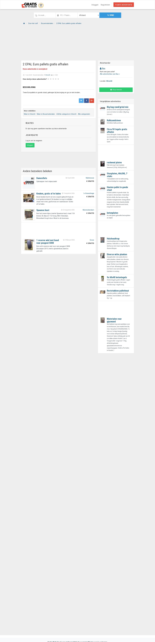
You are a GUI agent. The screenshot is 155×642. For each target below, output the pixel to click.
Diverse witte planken (117, 254)
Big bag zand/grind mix (117, 107)
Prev (26, 83)
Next (77, 83)
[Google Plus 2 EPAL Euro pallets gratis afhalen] (91, 100)
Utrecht (48, 75)
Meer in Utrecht (29, 114)
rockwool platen (114, 162)
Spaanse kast (42, 210)
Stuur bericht (117, 90)
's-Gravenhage (88, 193)
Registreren (105, 5)
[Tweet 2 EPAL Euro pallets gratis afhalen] (81, 100)
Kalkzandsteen (114, 120)
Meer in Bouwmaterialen (46, 114)
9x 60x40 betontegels (117, 277)
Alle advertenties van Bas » (110, 74)
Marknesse (90, 178)
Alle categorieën (84, 114)
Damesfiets (41, 178)
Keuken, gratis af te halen (48, 193)
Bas (103, 68)
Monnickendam (88, 210)
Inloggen (94, 5)
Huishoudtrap (113, 238)
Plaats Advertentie (123, 5)
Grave (92, 240)
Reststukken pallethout (118, 290)
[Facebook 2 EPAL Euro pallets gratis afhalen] (86, 100)
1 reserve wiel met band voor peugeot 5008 (47, 241)
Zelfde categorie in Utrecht (66, 114)
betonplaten (112, 213)
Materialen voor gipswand (114, 320)
